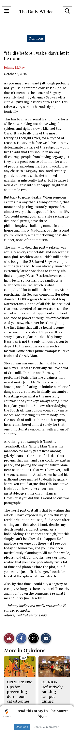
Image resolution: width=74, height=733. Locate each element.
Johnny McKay (14, 67)
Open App (22, 726)
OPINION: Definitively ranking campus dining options (51, 694)
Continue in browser (46, 726)
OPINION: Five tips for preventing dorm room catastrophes (19, 692)
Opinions (36, 38)
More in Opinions (25, 651)
